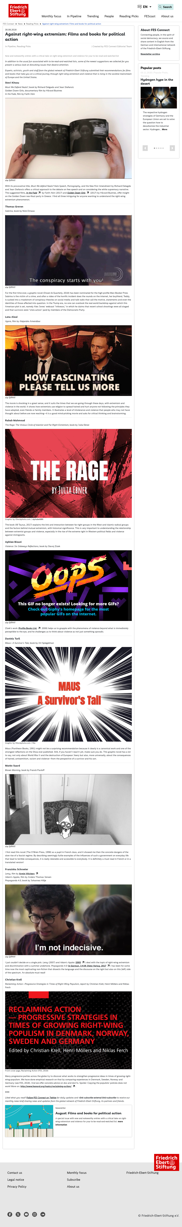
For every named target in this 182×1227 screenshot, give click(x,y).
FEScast (149, 16)
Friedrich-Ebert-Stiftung (142, 1173)
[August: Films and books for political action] (29, 1120)
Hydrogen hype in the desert (157, 82)
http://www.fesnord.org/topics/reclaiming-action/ (46, 1086)
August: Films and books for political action (88, 1113)
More (164, 129)
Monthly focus (51, 16)
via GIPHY (10, 180)
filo (33, 743)
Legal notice (15, 1180)
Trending (93, 16)
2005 (78, 962)
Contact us (14, 1173)
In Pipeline (74, 16)
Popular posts (151, 68)
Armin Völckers (27, 873)
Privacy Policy (16, 1186)
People (109, 16)
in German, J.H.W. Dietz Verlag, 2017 (87, 965)
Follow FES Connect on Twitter (41, 1097)
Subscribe (73, 1180)
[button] (145, 148)
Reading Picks (129, 16)
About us (167, 16)
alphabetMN (37, 519)
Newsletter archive (150, 54)
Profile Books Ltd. (28, 628)
